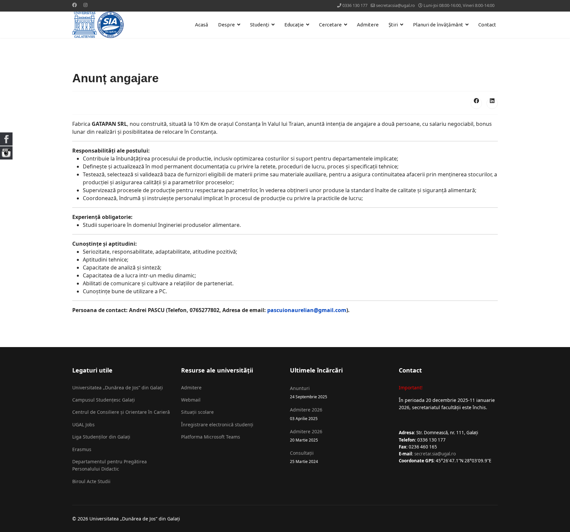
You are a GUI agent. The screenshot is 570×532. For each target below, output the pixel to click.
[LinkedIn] (492, 103)
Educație (294, 24)
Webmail (191, 400)
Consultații (304, 457)
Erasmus (81, 449)
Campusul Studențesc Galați (103, 400)
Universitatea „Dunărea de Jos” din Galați (117, 387)
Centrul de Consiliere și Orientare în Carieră (121, 412)
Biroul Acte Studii (91, 481)
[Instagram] (85, 5)
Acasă (201, 24)
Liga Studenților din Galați (101, 437)
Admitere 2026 (306, 414)
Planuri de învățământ (438, 24)
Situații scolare (197, 412)
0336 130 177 (354, 5)
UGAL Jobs (83, 424)
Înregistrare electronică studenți (217, 424)
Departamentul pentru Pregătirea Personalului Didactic (109, 465)
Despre (226, 24)
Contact (487, 24)
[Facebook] (74, 5)
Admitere (368, 24)
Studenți (259, 24)
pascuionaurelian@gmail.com (306, 310)
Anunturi (308, 392)
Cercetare (330, 24)
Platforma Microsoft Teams (210, 437)
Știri (393, 24)
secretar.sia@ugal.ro (395, 5)
